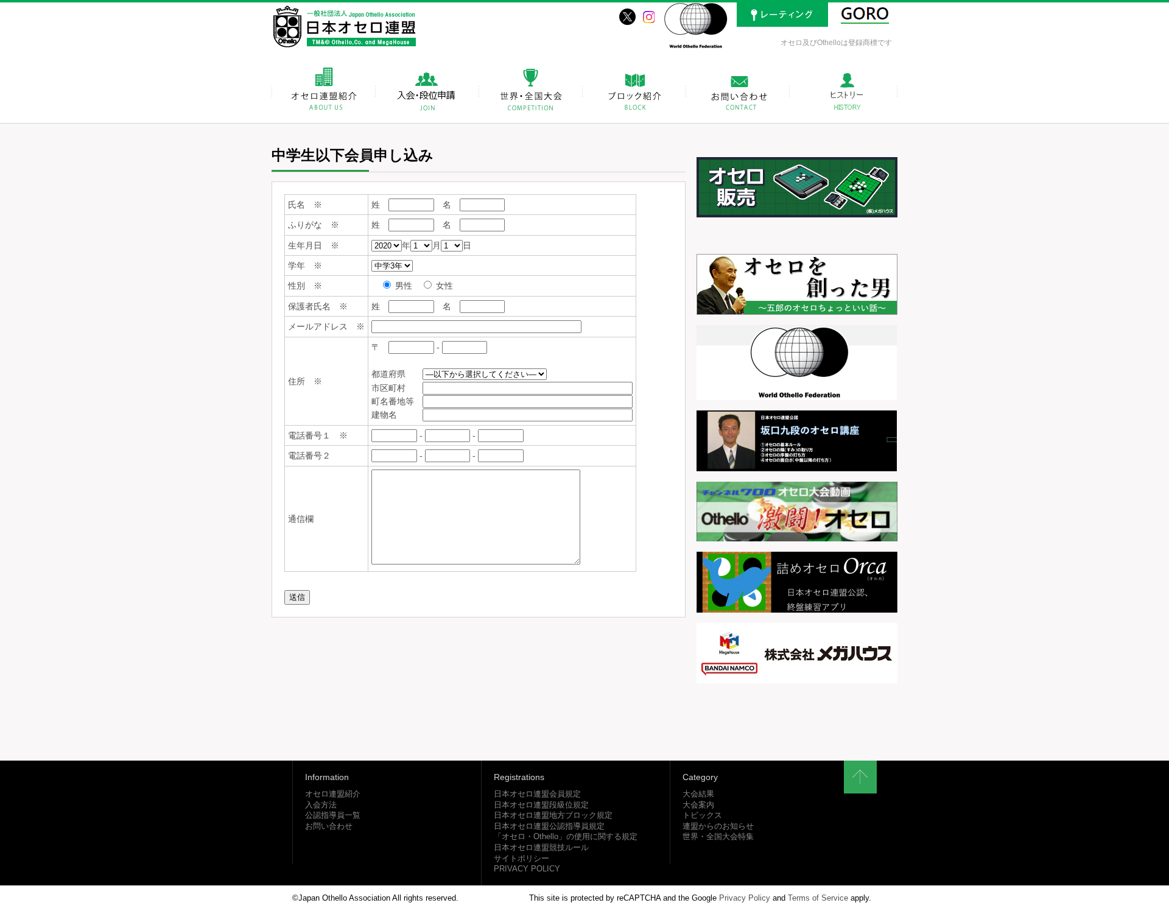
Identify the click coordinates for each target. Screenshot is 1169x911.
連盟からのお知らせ (718, 826)
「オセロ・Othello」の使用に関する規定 (565, 836)
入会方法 (321, 805)
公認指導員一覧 (332, 815)
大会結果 (698, 794)
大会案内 (698, 805)
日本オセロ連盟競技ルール (541, 847)
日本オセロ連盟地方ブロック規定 (553, 815)
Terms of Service (818, 898)
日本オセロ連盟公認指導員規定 (549, 826)
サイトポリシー (521, 858)
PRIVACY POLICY (527, 869)
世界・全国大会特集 (718, 836)
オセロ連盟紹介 (332, 794)
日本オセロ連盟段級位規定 (541, 805)
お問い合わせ (329, 826)
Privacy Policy (744, 898)
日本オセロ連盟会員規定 (537, 794)
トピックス (702, 815)
